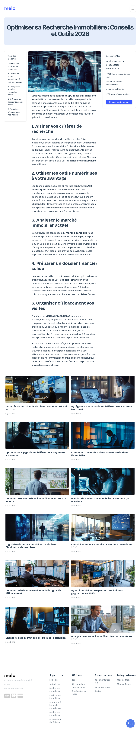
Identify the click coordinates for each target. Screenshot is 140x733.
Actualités (54, 684)
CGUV (7, 684)
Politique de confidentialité (18, 680)
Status (98, 691)
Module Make (124, 680)
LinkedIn (53, 680)
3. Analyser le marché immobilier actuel (14, 90)
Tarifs (75, 680)
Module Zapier (124, 684)
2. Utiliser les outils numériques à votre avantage (15, 78)
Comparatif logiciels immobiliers (55, 705)
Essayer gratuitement (119, 102)
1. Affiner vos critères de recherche (13, 66)
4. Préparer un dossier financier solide (15, 102)
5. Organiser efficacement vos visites (14, 112)
